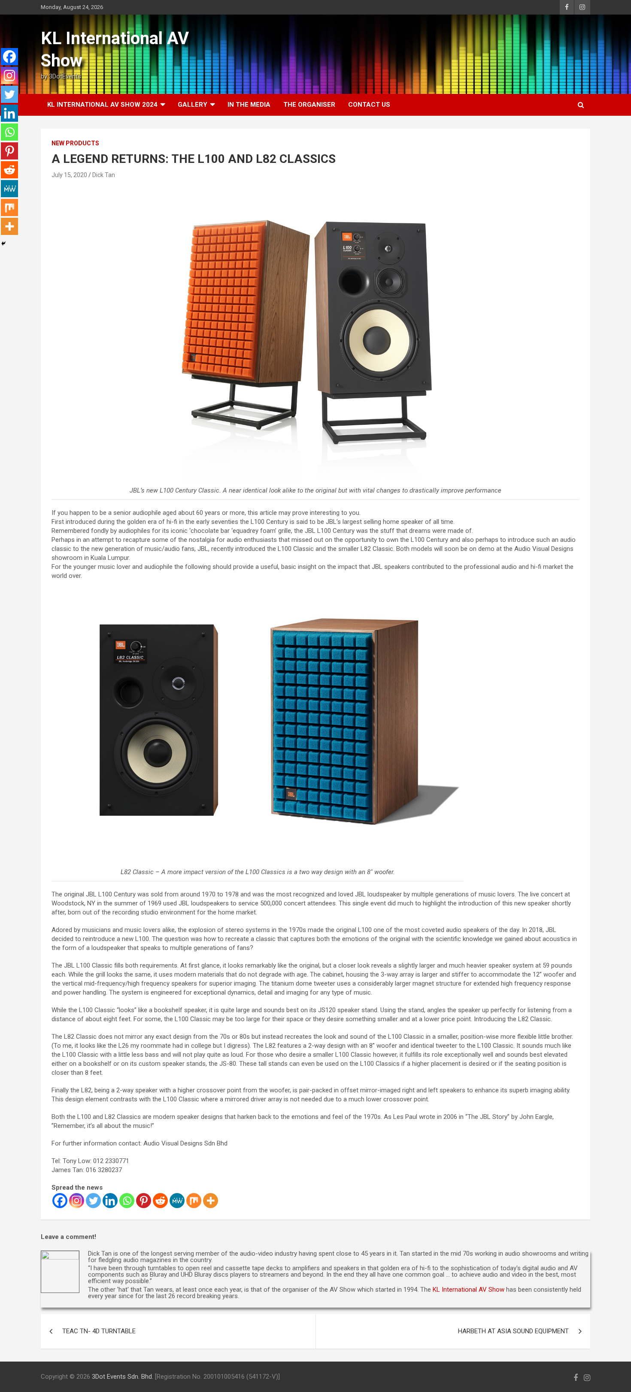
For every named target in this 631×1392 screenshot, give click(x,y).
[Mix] (193, 1200)
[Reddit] (160, 1200)
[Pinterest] (143, 1200)
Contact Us (369, 104)
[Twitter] (93, 1200)
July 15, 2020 (69, 174)
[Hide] (3, 243)
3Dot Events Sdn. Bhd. (122, 1376)
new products (75, 143)
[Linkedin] (110, 1200)
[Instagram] (76, 1200)
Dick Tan (103, 174)
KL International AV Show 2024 (102, 104)
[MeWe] (177, 1200)
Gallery (192, 104)
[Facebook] (59, 1200)
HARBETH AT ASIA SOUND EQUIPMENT (513, 1331)
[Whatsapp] (126, 1200)
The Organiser (309, 104)
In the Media (249, 104)
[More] (210, 1200)
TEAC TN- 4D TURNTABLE (99, 1331)
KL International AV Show (468, 1289)
